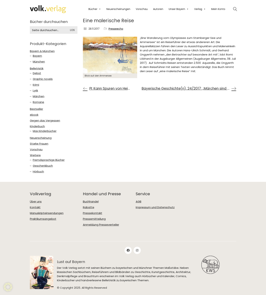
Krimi (36, 85)
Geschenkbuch (43, 166)
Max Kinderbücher (44, 131)
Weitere (35, 155)
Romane (38, 102)
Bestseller (36, 109)
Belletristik (36, 68)
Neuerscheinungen (118, 9)
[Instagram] (137, 250)
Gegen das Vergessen (45, 120)
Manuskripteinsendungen (47, 213)
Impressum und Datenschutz (155, 207)
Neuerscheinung (41, 138)
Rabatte (88, 207)
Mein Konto (218, 9)
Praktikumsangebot (43, 219)
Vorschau (142, 9)
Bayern (37, 56)
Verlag (198, 9)
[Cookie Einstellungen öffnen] (8, 290)
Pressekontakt (92, 213)
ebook (34, 115)
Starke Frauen (39, 144)
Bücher (92, 9)
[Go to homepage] (48, 9)
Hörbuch (38, 171)
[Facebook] (128, 250)
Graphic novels (43, 79)
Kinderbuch (37, 126)
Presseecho (116, 29)
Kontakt (35, 207)
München (39, 61)
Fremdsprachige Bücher (49, 160)
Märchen (38, 96)
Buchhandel (91, 201)
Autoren (158, 9)
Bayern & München (42, 51)
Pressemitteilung (94, 219)
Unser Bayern (177, 9)
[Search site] (235, 9)
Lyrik (35, 90)
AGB (138, 201)
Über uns (36, 201)
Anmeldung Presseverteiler (101, 224)
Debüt (37, 73)
